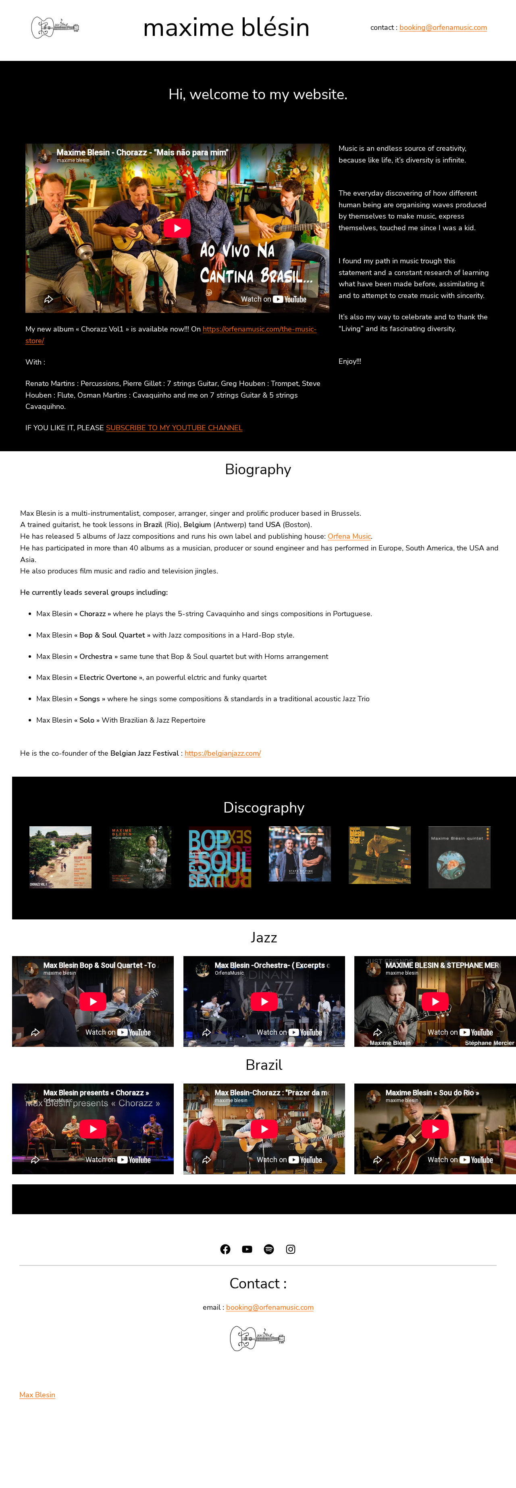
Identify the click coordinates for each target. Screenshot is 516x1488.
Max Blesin (37, 1395)
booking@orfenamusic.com (443, 27)
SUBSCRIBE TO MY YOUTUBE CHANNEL (174, 428)
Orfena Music (349, 536)
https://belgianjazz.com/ (223, 753)
